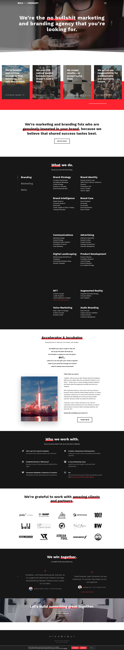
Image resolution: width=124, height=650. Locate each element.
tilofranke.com (67, 640)
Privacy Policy (60, 640)
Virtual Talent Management (61, 300)
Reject (83, 647)
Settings (91, 647)
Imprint (55, 640)
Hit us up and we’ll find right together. (83, 477)
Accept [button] (75, 647)
